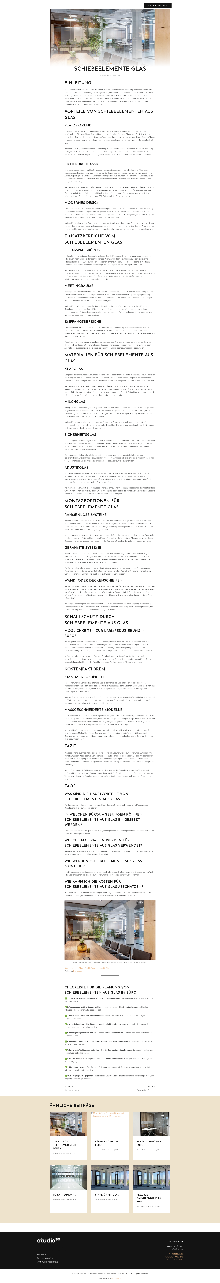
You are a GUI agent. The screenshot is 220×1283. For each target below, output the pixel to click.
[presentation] (68, 1124)
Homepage (77, 971)
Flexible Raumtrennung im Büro (149, 1198)
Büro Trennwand (64, 1195)
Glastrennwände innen (73, 1088)
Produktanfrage (157, 5)
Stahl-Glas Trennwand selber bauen (65, 1145)
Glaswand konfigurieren (146, 1088)
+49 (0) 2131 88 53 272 (173, 1257)
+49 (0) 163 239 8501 (174, 1260)
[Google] (65, 1248)
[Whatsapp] (53, 1248)
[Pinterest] (40, 1248)
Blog (110, 63)
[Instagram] (46, 1248)
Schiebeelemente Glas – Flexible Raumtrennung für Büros (87, 968)
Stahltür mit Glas (107, 1195)
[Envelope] (59, 1248)
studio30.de (106, 76)
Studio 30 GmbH (116, 1278)
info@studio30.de (176, 1254)
